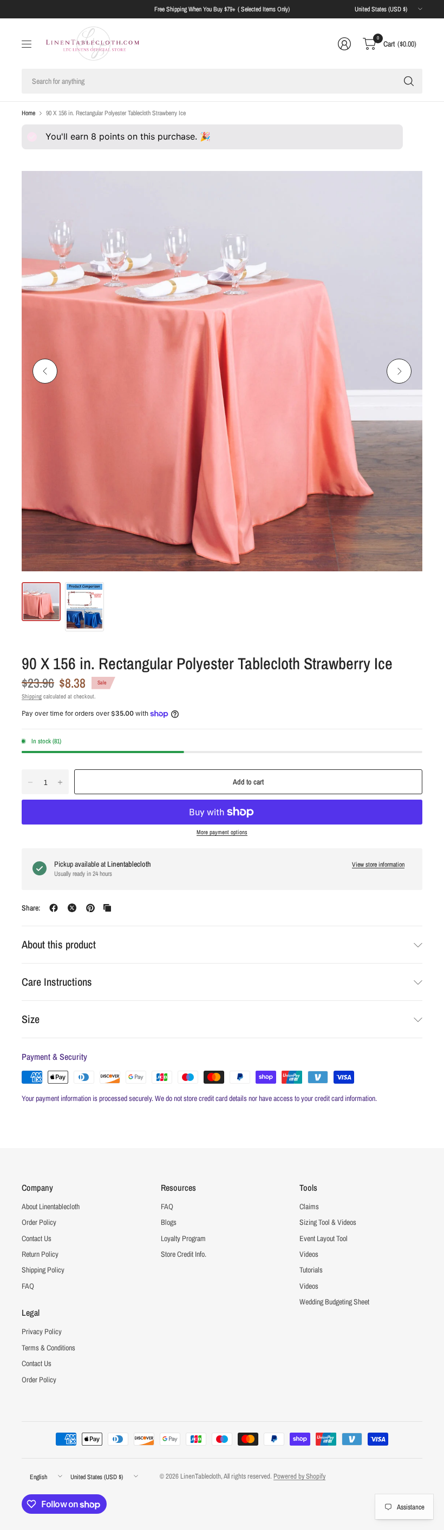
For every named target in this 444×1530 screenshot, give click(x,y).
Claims (309, 1206)
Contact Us (36, 1238)
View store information (378, 864)
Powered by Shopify (299, 1476)
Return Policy (40, 1254)
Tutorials (311, 1270)
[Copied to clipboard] (107, 908)
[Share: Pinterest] (90, 908)
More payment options (222, 832)
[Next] (399, 371)
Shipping (32, 696)
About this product (59, 944)
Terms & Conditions (48, 1348)
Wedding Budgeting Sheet (334, 1302)
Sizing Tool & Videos (327, 1222)
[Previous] (44, 371)
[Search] (408, 81)
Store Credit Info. (183, 1254)
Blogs (169, 1222)
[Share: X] (72, 908)
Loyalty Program (183, 1238)
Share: (31, 908)
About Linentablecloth (51, 1206)
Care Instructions (57, 981)
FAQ (28, 1286)
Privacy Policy (42, 1331)
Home (28, 113)
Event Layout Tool (323, 1238)
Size (31, 1019)
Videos (308, 1254)
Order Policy (39, 1222)
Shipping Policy (43, 1270)
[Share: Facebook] (54, 908)
